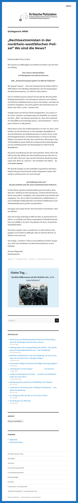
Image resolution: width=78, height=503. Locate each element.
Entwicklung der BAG (16, 468)
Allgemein (32, 259)
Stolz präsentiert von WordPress (31, 497)
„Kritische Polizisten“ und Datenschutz (22, 491)
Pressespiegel (13, 477)
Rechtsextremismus (47, 259)
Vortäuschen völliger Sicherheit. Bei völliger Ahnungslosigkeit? (34, 363)
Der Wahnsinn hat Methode (20, 401)
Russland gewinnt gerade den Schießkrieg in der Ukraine (31, 382)
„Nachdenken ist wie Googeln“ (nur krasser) (32, 369)
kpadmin (11, 259)
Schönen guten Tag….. (16, 454)
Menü (68, 6)
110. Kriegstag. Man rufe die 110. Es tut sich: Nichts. (29, 395)
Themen (11, 463)
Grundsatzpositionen (16, 472)
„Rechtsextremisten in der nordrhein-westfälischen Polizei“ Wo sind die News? (32, 44)
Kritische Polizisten (14, 497)
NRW (39, 259)
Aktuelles (11, 458)
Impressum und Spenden (17, 486)
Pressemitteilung (16, 442)
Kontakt (11, 482)
